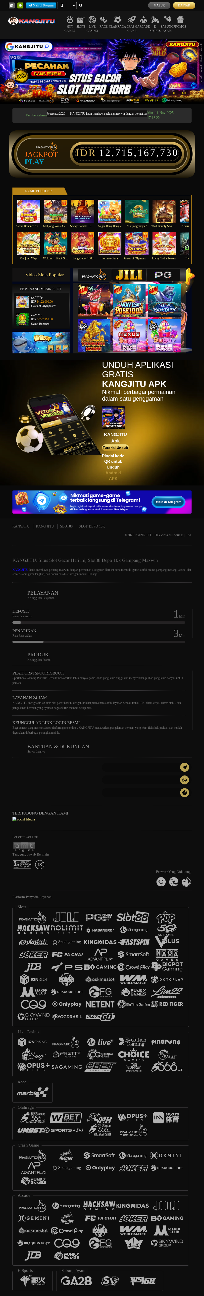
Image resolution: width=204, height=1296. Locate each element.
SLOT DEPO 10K (92, 526)
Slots (81, 26)
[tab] (95, 275)
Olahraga (117, 26)
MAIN (31, 211)
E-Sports (155, 29)
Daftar (184, 5)
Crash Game (132, 29)
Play (34, 162)
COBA (97, 295)
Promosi (180, 26)
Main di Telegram (43, 5)
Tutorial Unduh (115, 448)
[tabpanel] (102, 71)
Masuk (159, 5)
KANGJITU (21, 526)
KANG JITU (45, 526)
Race (103, 26)
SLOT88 (66, 526)
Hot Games (69, 29)
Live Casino (92, 29)
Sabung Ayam (167, 29)
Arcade (143, 26)
